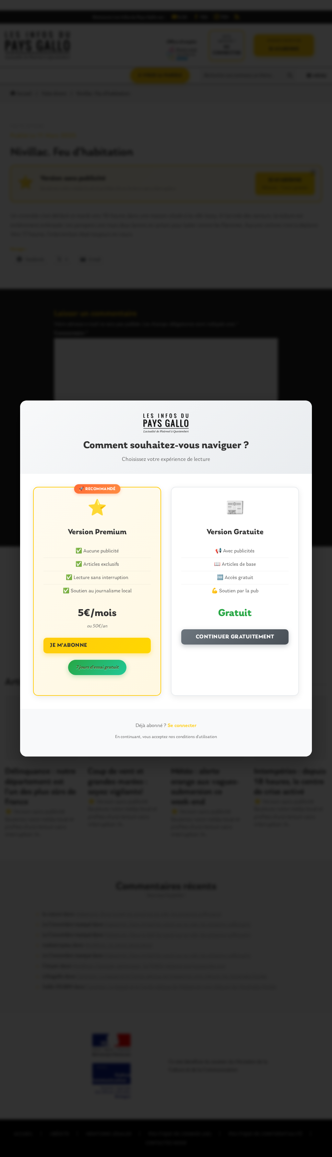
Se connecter (182, 725)
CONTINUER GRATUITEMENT (235, 637)
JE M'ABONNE (68, 645)
